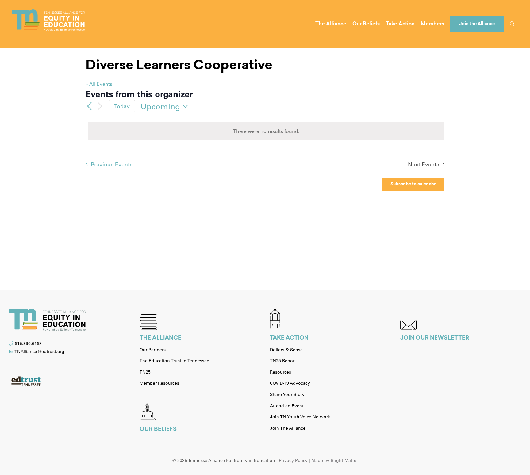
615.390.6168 (28, 343)
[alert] (266, 131)
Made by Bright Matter (334, 460)
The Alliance (160, 338)
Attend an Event (287, 405)
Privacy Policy (293, 460)
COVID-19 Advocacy (290, 383)
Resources (280, 372)
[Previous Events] (89, 106)
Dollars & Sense (286, 349)
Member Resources (159, 383)
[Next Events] (99, 106)
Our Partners (153, 349)
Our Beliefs (158, 429)
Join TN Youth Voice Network (300, 417)
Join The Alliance (287, 428)
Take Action (289, 338)
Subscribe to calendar (413, 184)
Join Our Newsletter (434, 338)
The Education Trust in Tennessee (174, 360)
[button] (512, 24)
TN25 (145, 372)
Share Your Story (287, 394)
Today (122, 106)
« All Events (99, 84)
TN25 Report (283, 360)
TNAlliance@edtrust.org (39, 351)
